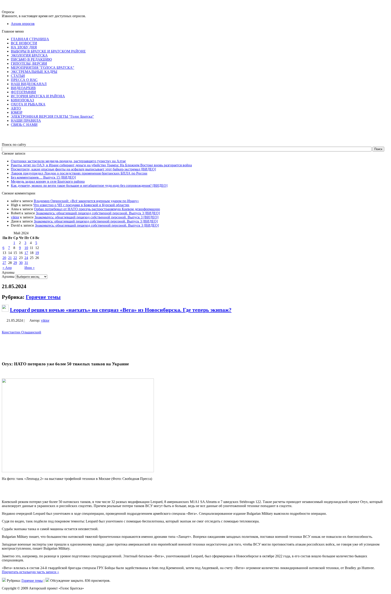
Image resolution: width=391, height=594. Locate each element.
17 (26, 253)
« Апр (7, 268)
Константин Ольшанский (21, 332)
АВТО (16, 108)
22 (15, 258)
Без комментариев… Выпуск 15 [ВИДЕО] (43, 177)
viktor (15, 217)
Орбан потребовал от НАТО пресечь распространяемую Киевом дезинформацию (97, 209)
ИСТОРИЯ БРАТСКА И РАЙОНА (38, 96)
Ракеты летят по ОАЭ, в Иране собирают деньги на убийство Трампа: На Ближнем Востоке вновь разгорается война (101, 165)
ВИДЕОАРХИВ (23, 88)
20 (4, 258)
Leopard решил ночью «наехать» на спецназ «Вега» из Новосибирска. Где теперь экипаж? (120, 310)
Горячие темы (43, 297)
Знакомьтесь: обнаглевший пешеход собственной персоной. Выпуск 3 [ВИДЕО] (98, 213)
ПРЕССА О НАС (24, 80)
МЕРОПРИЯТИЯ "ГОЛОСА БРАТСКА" (42, 67)
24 (26, 258)
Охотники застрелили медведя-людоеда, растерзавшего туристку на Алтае (68, 161)
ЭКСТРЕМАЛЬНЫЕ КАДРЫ (34, 72)
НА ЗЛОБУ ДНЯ (24, 47)
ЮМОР (16, 112)
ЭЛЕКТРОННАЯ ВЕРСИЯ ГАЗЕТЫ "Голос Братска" (52, 116)
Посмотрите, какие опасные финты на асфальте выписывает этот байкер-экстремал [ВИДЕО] (83, 169)
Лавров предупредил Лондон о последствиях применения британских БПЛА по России (79, 173)
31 (26, 263)
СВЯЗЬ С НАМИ (24, 125)
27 (4, 263)
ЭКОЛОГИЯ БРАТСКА (29, 55)
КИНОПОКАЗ (22, 100)
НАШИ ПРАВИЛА (26, 120)
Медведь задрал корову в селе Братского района (48, 181)
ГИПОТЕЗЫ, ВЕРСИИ (29, 63)
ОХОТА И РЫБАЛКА (28, 104)
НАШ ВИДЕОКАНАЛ (29, 84)
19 (37, 253)
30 (21, 263)
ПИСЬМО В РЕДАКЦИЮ (31, 59)
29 (15, 263)
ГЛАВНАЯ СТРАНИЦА (30, 39)
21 (10, 258)
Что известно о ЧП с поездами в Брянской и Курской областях (81, 205)
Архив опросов (23, 24)
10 (26, 248)
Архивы (8, 276)
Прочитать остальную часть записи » (30, 572)
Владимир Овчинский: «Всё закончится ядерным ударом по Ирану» (86, 201)
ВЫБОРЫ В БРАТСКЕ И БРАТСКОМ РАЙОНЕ (48, 51)
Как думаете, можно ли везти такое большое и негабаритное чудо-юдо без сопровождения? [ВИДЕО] (89, 185)
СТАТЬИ (18, 76)
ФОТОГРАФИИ (23, 92)
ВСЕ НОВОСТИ (24, 43)
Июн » (29, 268)
